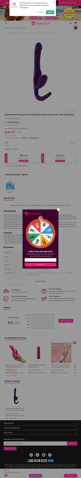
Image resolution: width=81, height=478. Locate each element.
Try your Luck (40, 264)
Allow (50, 12)
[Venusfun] (33, 213)
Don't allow (40, 12)
